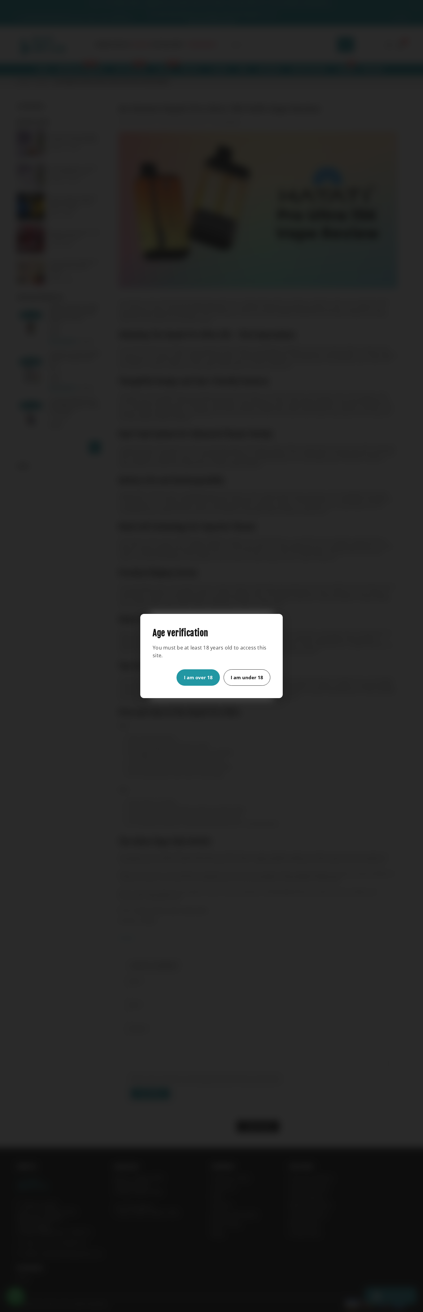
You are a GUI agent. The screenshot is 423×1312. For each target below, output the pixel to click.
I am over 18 (198, 677)
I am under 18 (247, 677)
